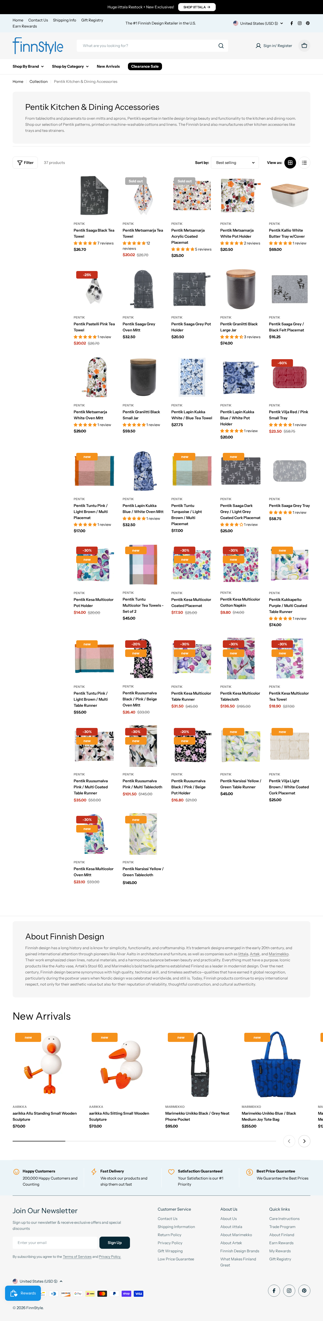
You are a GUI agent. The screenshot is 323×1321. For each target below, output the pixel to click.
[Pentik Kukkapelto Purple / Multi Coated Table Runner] (289, 564)
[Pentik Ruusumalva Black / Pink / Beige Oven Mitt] (143, 658)
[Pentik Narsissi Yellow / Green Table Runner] (241, 746)
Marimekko (278, 953)
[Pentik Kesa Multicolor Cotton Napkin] (241, 564)
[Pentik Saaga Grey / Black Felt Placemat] (289, 289)
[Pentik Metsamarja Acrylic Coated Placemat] (192, 195)
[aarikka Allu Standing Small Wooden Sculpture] (47, 1064)
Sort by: (202, 162)
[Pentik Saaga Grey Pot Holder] (192, 289)
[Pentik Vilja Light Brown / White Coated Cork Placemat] (289, 746)
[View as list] (304, 163)
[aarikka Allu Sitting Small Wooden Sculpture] (123, 1064)
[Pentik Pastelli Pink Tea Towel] (94, 289)
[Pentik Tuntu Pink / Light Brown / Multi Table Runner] (94, 658)
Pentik (79, 224)
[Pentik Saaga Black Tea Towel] (94, 195)
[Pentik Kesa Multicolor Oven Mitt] (94, 834)
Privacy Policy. (110, 1256)
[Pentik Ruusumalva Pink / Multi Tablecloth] (143, 746)
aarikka (20, 1107)
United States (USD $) (259, 23)
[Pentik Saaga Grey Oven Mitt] (143, 289)
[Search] (221, 46)
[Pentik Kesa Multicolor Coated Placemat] (192, 564)
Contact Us (38, 20)
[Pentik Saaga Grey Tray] (289, 471)
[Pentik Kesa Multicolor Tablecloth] (241, 658)
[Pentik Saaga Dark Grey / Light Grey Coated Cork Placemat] (241, 471)
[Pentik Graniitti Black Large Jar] (241, 289)
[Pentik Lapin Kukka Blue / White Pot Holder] (241, 377)
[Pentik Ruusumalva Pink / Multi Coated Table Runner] (94, 746)
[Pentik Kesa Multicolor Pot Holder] (94, 564)
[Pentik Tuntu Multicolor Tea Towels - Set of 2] (143, 564)
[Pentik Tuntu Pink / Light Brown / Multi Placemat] (94, 471)
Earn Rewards (25, 26)
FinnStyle (34, 1307)
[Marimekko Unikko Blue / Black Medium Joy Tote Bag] (276, 1064)
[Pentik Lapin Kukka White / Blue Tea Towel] (192, 377)
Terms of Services (77, 1256)
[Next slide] (304, 1141)
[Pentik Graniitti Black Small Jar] (143, 377)
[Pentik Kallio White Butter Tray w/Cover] (289, 195)
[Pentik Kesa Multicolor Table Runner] (192, 658)
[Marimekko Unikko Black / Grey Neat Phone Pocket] (199, 1064)
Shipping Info (64, 20)
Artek (255, 953)
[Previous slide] (289, 1141)
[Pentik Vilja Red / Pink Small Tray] (289, 377)
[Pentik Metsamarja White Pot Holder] (241, 195)
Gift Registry (92, 20)
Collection (39, 81)
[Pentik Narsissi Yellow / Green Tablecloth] (143, 834)
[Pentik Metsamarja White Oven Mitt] (94, 377)
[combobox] (152, 46)
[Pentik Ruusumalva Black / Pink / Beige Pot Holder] (192, 746)
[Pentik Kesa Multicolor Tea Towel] (289, 658)
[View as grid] (290, 163)
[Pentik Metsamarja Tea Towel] (143, 195)
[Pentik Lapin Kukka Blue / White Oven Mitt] (143, 471)
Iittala (243, 953)
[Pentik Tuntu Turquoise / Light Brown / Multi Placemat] (192, 471)
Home (18, 20)
